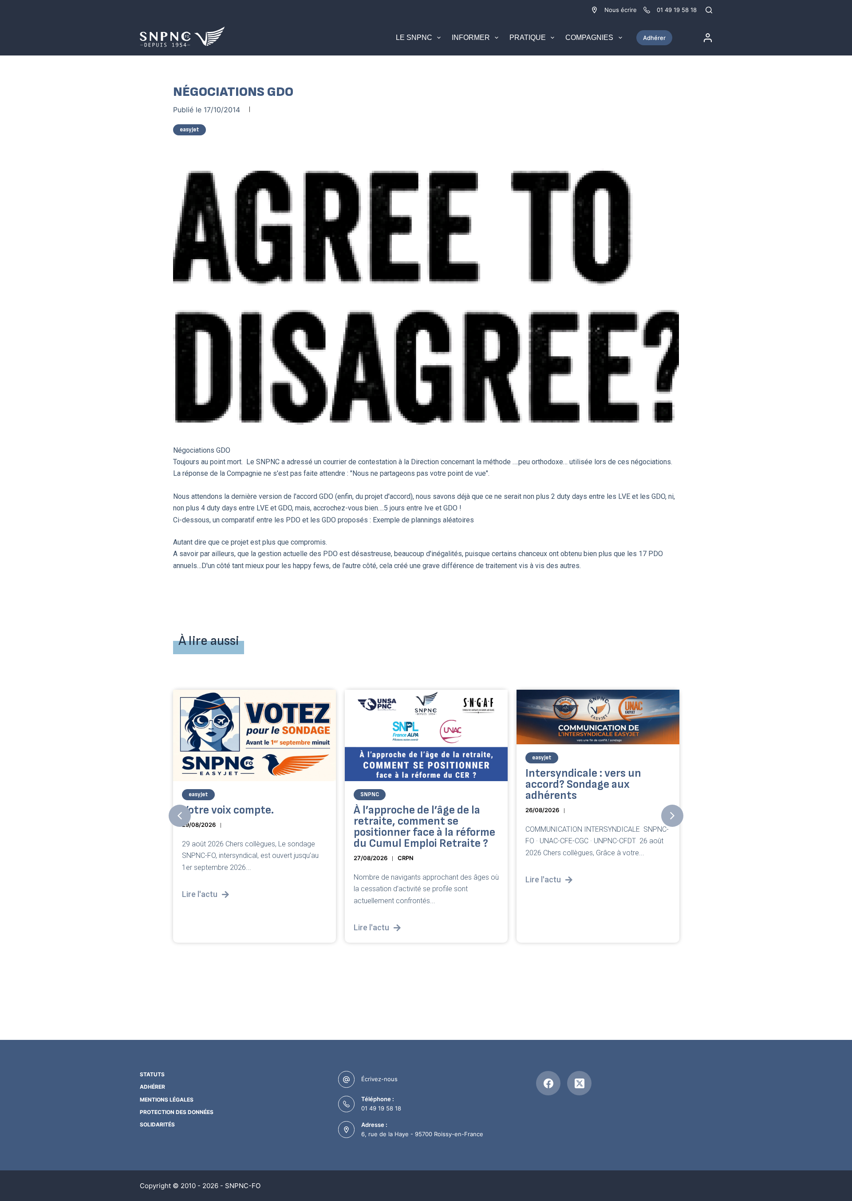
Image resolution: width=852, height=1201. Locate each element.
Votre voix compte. (228, 810)
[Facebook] (548, 1083)
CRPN (406, 857)
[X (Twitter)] (579, 1083)
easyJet (189, 129)
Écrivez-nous (379, 1078)
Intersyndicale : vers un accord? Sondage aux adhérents (583, 784)
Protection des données (176, 1112)
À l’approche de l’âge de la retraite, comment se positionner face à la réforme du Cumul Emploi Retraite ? (424, 826)
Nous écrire (620, 9)
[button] (180, 816)
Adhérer (654, 37)
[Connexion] (707, 37)
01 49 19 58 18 (381, 1108)
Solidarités (157, 1124)
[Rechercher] (709, 10)
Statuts (152, 1074)
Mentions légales (166, 1099)
